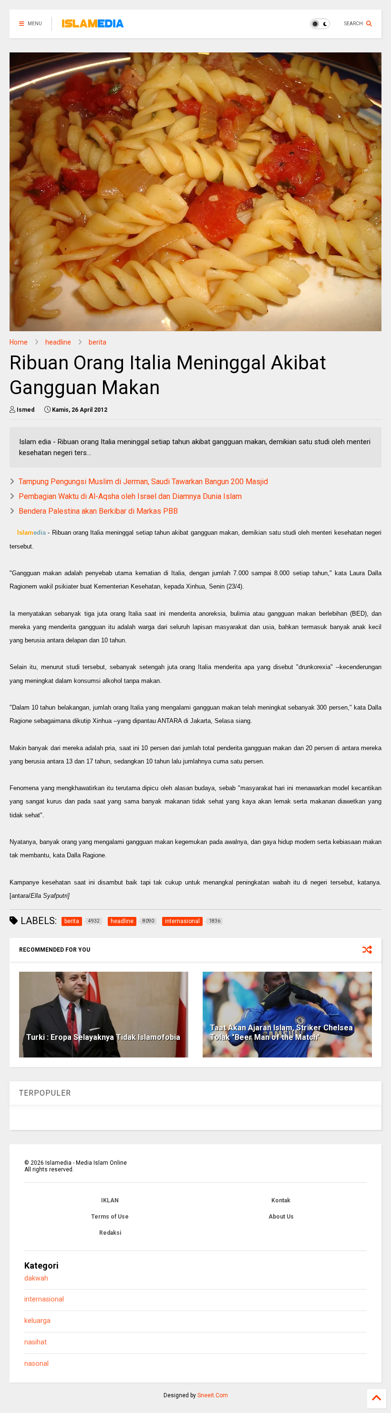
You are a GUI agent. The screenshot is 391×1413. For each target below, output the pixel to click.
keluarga (37, 1321)
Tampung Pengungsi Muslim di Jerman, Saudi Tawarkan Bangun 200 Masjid (143, 481)
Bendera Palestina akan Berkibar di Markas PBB (98, 511)
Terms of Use (110, 1216)
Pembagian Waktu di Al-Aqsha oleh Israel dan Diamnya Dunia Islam (130, 496)
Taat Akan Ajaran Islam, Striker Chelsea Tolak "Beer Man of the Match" (281, 1032)
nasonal (36, 1364)
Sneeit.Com (212, 1395)
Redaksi (110, 1233)
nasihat (35, 1342)
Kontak (280, 1200)
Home (19, 342)
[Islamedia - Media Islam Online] (93, 27)
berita (97, 342)
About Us (281, 1216)
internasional (44, 1299)
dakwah (36, 1278)
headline (58, 342)
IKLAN (110, 1200)
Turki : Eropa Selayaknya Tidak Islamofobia (103, 1037)
